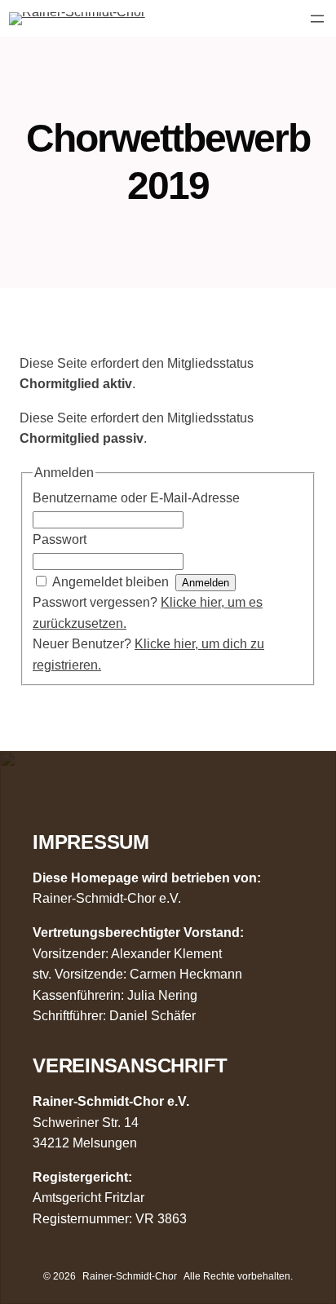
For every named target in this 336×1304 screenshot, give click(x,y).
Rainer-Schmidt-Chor (129, 1276)
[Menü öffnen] (317, 19)
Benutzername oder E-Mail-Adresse (136, 498)
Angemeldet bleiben (110, 582)
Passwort (59, 539)
